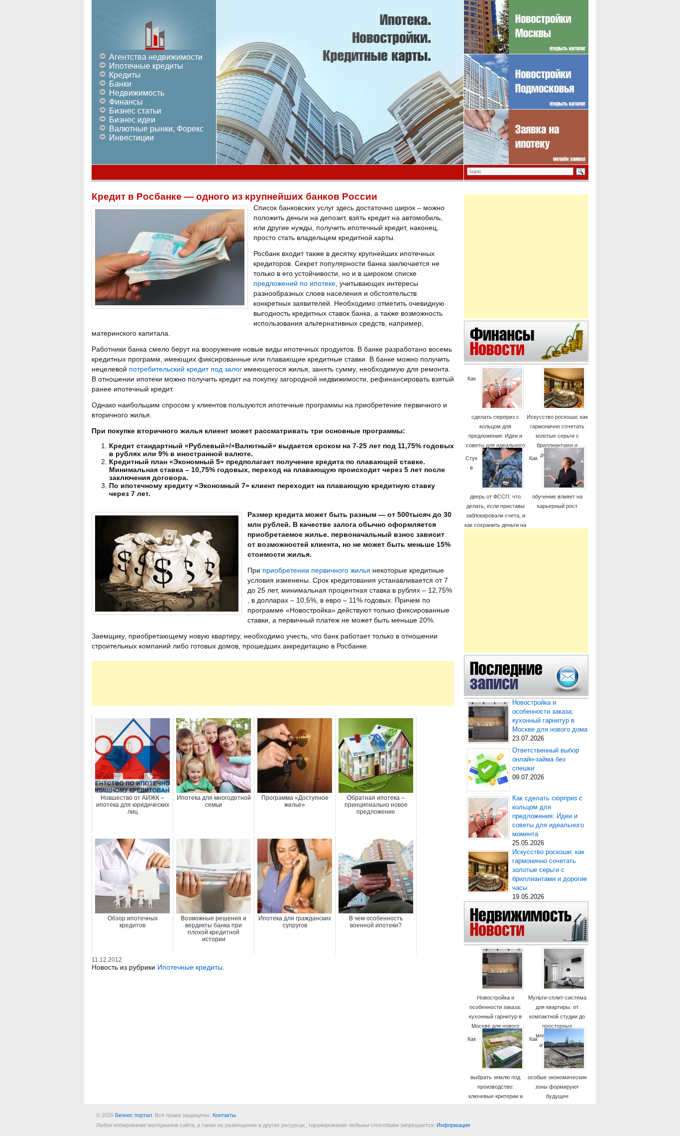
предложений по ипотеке (294, 283)
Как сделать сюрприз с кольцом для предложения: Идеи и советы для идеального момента (495, 417)
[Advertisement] (273, 683)
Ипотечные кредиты (146, 66)
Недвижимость (136, 93)
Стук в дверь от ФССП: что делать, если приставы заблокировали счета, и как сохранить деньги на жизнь (495, 496)
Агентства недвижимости (156, 57)
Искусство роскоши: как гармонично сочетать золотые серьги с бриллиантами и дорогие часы (557, 436)
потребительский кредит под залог (185, 369)
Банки (120, 84)
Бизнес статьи (135, 111)
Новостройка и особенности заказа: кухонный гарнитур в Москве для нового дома (495, 1016)
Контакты (224, 1115)
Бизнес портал (133, 1115)
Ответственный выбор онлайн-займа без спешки (545, 759)
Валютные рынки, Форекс (156, 129)
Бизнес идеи (132, 120)
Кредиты (125, 75)
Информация (453, 1125)
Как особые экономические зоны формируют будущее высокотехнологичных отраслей (557, 1077)
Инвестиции (131, 137)
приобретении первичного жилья (316, 570)
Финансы (126, 102)
